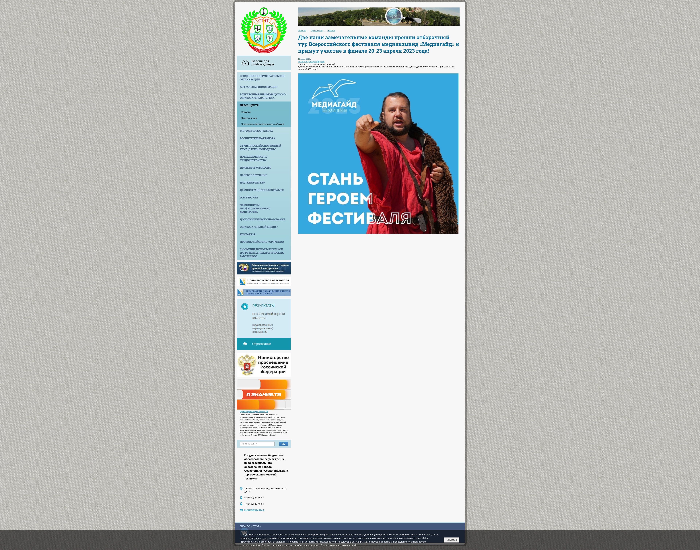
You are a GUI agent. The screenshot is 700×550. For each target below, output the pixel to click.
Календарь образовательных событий (262, 123)
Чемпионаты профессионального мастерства (255, 208)
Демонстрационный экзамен (262, 190)
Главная (302, 31)
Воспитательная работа (257, 138)
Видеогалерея (249, 117)
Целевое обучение (253, 175)
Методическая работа (256, 130)
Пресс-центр (249, 105)
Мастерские (249, 197)
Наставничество (252, 182)
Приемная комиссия (255, 167)
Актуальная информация (258, 87)
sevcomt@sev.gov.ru (254, 510)
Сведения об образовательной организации (262, 77)
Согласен (451, 540)
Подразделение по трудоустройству (253, 158)
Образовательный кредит (259, 227)
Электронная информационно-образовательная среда (263, 96)
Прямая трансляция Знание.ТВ (254, 412)
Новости (246, 111)
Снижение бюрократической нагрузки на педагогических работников (262, 252)
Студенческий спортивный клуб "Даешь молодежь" (260, 147)
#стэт (301, 61)
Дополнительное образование (262, 219)
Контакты (247, 234)
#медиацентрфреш (314, 61)
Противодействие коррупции (262, 241)
